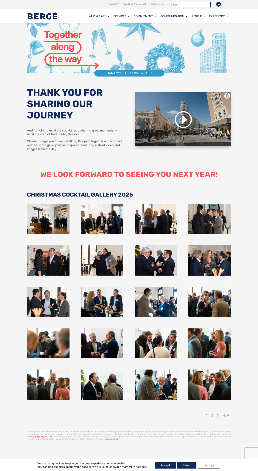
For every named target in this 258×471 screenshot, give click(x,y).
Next (225, 415)
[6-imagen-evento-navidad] (209, 274)
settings (141, 466)
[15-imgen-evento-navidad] (48, 398)
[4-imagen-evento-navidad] (102, 274)
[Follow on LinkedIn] (218, 4)
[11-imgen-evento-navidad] (48, 357)
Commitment (143, 16)
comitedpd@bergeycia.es (39, 436)
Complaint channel (135, 4)
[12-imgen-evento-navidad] (102, 357)
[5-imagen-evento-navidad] (156, 274)
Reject (187, 465)
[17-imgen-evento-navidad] (156, 398)
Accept (165, 465)
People (197, 16)
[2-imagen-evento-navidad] (209, 233)
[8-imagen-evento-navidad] (102, 316)
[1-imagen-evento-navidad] (156, 233)
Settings (209, 465)
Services (120, 16)
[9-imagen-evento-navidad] (156, 316)
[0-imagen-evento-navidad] (102, 233)
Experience (217, 16)
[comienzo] (48, 233)
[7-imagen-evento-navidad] (48, 316)
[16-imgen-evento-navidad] (102, 398)
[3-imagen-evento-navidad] (48, 274)
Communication (172, 16)
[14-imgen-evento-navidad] (209, 357)
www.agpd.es (111, 439)
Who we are (97, 16)
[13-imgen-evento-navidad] (156, 357)
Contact (114, 4)
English (155, 4)
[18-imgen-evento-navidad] (209, 398)
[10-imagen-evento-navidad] (209, 316)
